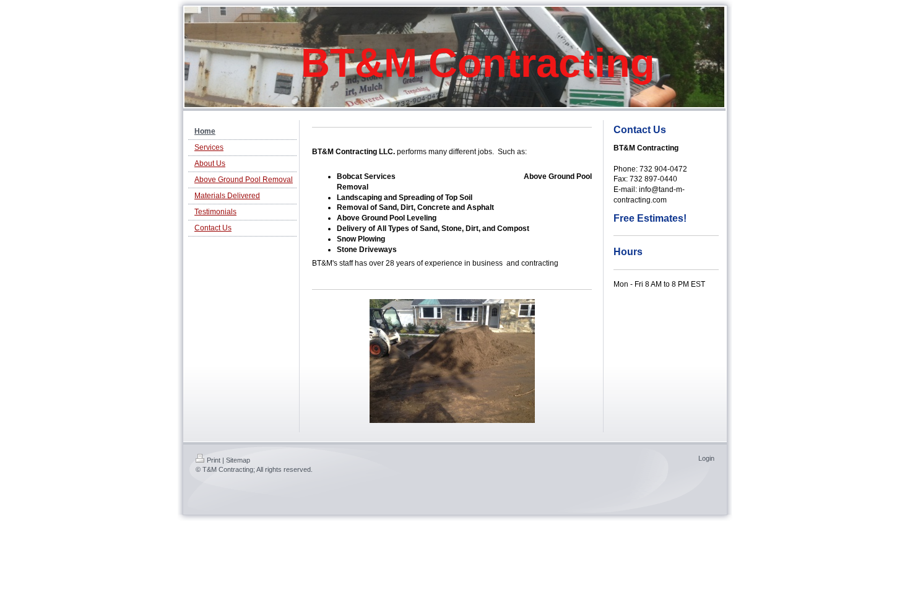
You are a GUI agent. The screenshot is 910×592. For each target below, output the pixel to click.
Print (213, 460)
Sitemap (238, 460)
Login (706, 458)
